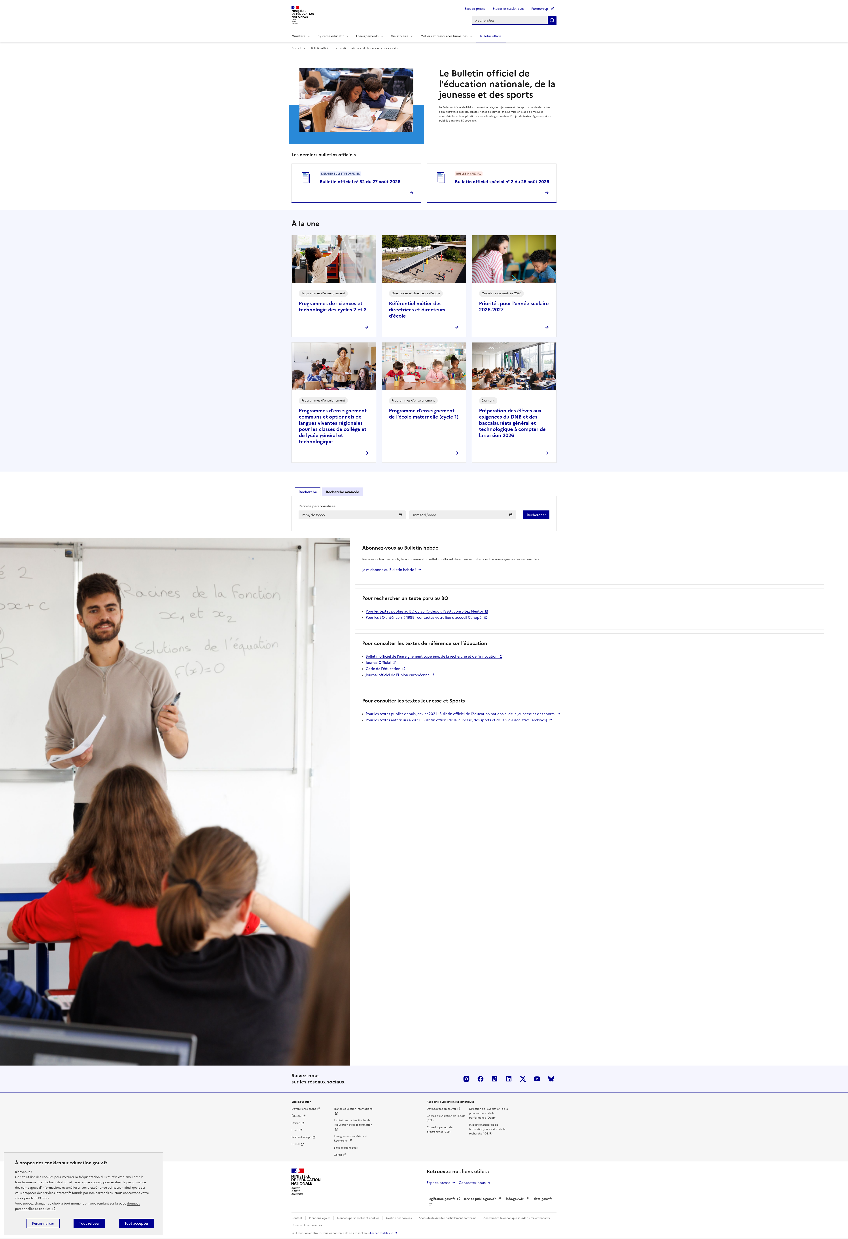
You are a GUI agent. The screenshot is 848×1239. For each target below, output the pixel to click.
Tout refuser (89, 1223)
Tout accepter (136, 1223)
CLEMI (296, 1144)
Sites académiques (346, 1148)
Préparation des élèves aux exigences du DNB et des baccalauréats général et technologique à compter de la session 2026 (512, 423)
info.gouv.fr (515, 1199)
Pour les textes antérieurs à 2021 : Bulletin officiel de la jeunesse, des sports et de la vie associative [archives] (456, 720)
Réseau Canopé (301, 1137)
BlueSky (551, 1078)
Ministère (298, 36)
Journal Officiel (378, 662)
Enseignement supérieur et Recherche (350, 1138)
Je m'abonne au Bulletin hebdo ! (389, 569)
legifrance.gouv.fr (441, 1199)
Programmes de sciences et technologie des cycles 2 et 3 (333, 306)
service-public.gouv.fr (480, 1199)
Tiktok (494, 1078)
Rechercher (552, 20)
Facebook (480, 1078)
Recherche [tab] (308, 492)
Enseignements (367, 36)
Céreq (338, 1155)
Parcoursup (540, 8)
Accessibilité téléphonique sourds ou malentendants (516, 1218)
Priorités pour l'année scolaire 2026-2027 (514, 306)
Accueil (297, 48)
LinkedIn (509, 1078)
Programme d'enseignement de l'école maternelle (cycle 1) (423, 414)
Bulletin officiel (491, 36)
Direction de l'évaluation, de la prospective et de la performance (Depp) (488, 1113)
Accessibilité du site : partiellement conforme (448, 1218)
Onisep (296, 1123)
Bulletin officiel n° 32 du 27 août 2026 (360, 181)
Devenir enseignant (304, 1109)
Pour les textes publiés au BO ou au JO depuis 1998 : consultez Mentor (424, 611)
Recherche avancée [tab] (342, 492)
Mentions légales (320, 1218)
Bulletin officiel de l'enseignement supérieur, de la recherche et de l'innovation (432, 656)
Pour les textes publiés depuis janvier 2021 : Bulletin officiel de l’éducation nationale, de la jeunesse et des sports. (460, 713)
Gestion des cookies (399, 1218)
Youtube (537, 1078)
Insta (466, 1078)
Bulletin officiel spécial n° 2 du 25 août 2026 (502, 181)
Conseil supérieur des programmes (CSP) (440, 1129)
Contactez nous (472, 1182)
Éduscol (296, 1116)
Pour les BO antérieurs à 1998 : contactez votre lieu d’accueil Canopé (424, 617)
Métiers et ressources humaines (444, 36)
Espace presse (475, 8)
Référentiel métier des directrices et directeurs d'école (417, 310)
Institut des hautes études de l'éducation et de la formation (353, 1122)
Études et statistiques (508, 8)
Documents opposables (307, 1225)
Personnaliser (43, 1223)
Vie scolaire (399, 36)
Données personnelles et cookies (358, 1218)
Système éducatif (331, 36)
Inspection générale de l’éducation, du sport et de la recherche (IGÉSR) (487, 1129)
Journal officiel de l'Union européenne (398, 675)
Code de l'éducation (383, 668)
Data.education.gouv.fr (441, 1109)
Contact (297, 1218)
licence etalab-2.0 (381, 1233)
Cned (295, 1130)
